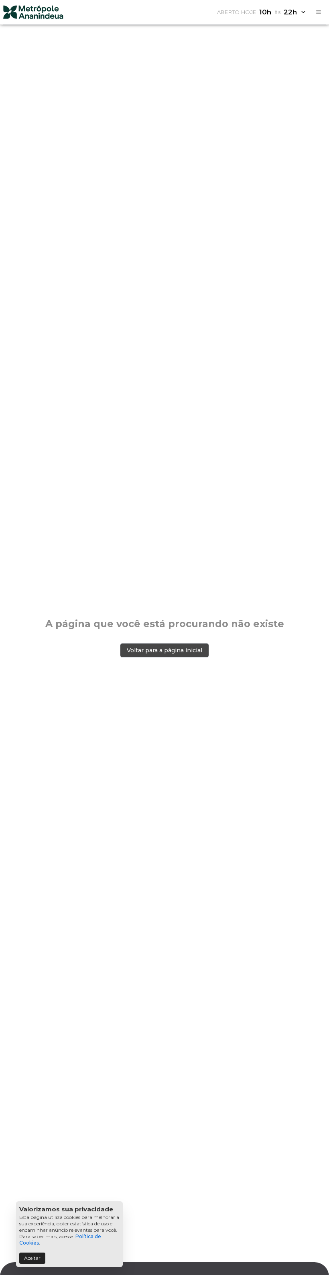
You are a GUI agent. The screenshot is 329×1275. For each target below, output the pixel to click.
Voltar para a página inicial (164, 650)
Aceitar (32, 1258)
